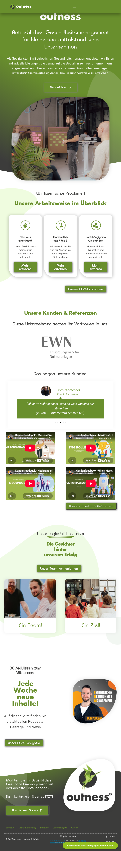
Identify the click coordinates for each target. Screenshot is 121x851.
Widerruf (74, 828)
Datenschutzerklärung (27, 828)
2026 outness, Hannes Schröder (22, 839)
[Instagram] (110, 837)
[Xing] (110, 842)
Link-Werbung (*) (60, 828)
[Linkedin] (107, 842)
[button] (74, 6)
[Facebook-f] (107, 837)
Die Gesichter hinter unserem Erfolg (60, 549)
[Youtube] (113, 837)
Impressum (10, 828)
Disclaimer (44, 828)
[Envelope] (113, 842)
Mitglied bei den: (68, 836)
